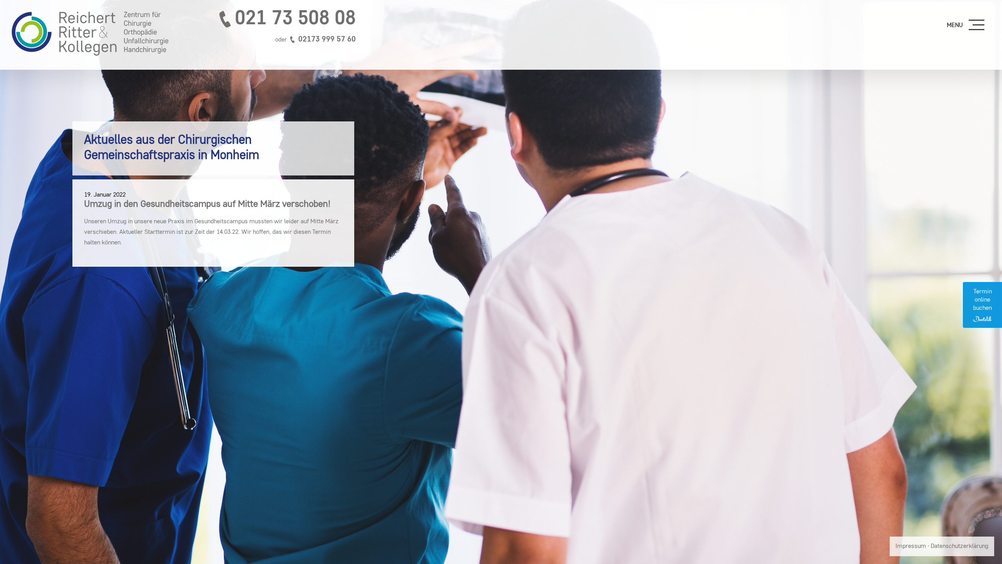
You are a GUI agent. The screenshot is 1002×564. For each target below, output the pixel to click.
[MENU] (976, 25)
